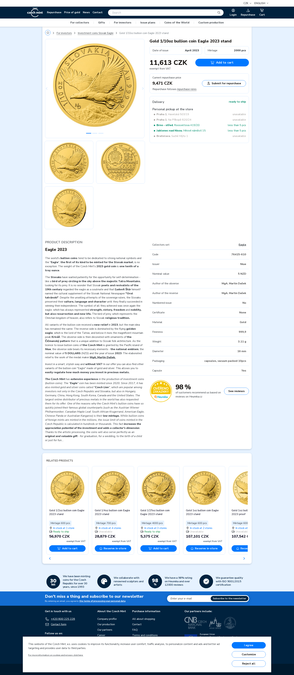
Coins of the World (176, 22)
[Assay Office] (215, 623)
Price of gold (72, 12)
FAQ (135, 630)
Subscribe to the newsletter (229, 598)
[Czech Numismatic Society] (230, 623)
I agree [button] (248, 645)
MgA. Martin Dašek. (103, 357)
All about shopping (143, 619)
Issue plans (147, 22)
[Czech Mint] (35, 12)
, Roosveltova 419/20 (178, 125)
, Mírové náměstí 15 (181, 130)
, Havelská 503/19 (173, 114)
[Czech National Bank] (195, 623)
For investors (122, 22)
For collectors (79, 22)
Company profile (107, 619)
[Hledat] (219, 12)
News (86, 12)
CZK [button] (246, 3)
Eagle (242, 245)
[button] (261, 3)
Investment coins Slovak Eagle (95, 33)
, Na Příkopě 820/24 (174, 120)
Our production (106, 624)
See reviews (236, 391)
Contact (98, 12)
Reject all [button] (248, 663)
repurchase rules (187, 89)
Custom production (211, 22)
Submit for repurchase (226, 83)
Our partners (104, 630)
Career (101, 635)
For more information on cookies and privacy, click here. (55, 655)
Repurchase (54, 12)
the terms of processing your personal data (102, 601)
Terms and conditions (145, 635)
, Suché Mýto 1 (172, 136)
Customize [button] (249, 654)
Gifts (101, 22)
